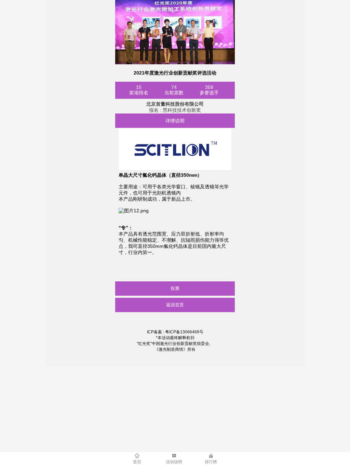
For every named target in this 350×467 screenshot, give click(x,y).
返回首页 (175, 304)
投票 (175, 288)
